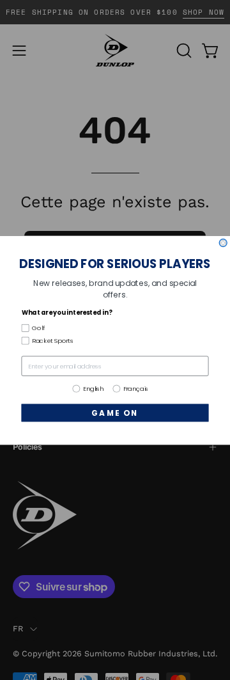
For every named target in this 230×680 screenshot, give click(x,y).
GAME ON (114, 412)
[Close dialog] (223, 242)
